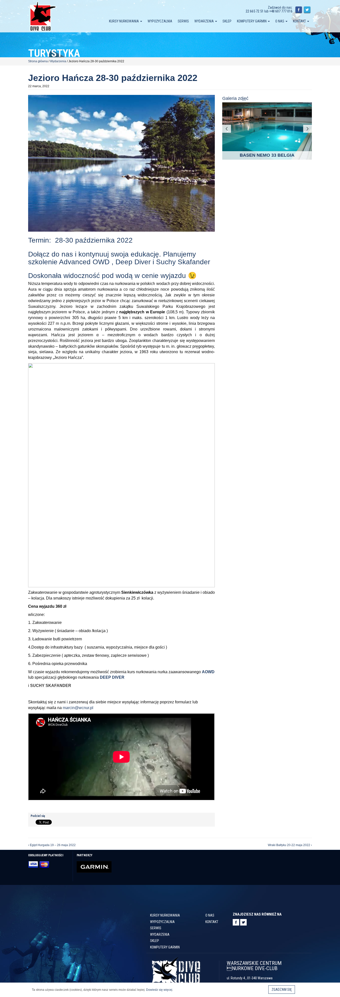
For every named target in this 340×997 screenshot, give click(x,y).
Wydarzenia (204, 21)
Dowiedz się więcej (159, 990)
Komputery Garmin (252, 21)
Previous (226, 129)
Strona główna (38, 61)
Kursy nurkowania (124, 21)
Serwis (183, 21)
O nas (280, 21)
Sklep (227, 21)
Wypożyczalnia (160, 21)
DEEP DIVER (112, 677)
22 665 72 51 (255, 11)
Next (307, 129)
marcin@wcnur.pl (78, 708)
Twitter (307, 10)
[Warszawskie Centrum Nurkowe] (43, 15)
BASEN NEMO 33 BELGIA (267, 155)
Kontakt (300, 21)
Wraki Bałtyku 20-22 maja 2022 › (290, 845)
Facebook (298, 10)
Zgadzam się (282, 990)
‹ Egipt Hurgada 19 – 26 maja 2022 (52, 845)
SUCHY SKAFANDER (50, 685)
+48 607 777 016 (280, 11)
